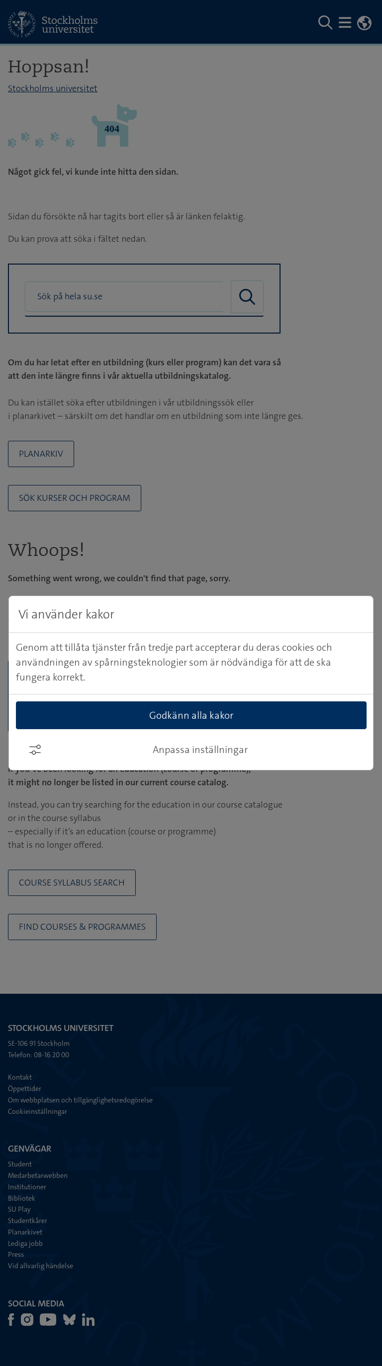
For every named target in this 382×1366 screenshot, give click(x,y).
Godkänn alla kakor (191, 715)
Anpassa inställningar (200, 749)
